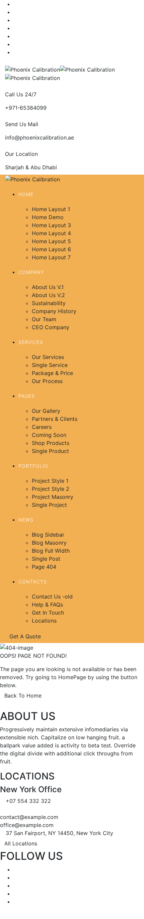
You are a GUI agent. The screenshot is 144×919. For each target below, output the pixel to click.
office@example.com (27, 825)
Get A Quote (26, 636)
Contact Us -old (52, 596)
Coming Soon (49, 435)
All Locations (20, 843)
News (25, 520)
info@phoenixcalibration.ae (39, 137)
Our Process (47, 381)
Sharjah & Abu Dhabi (31, 167)
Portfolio (33, 466)
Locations (44, 620)
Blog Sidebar (48, 534)
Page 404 (44, 566)
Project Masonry (52, 496)
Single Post (46, 558)
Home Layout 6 (51, 249)
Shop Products (50, 443)
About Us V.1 (48, 287)
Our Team (44, 319)
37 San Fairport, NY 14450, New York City (59, 833)
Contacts (32, 581)
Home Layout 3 (51, 225)
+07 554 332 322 (28, 801)
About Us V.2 (48, 295)
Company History (54, 311)
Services (30, 342)
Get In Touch (48, 612)
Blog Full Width (51, 550)
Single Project (49, 504)
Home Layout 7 (51, 257)
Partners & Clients (54, 419)
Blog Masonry (49, 542)
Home (25, 194)
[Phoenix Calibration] (32, 69)
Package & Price (52, 373)
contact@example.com (29, 817)
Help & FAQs (47, 604)
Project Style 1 (50, 480)
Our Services (48, 357)
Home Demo (48, 217)
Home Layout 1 (51, 209)
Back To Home (23, 695)
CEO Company (50, 327)
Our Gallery (46, 410)
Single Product (50, 451)
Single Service (50, 365)
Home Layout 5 (51, 241)
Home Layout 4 (51, 233)
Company (31, 272)
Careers (42, 427)
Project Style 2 (50, 488)
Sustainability (49, 303)
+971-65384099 (26, 107)
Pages (26, 396)
